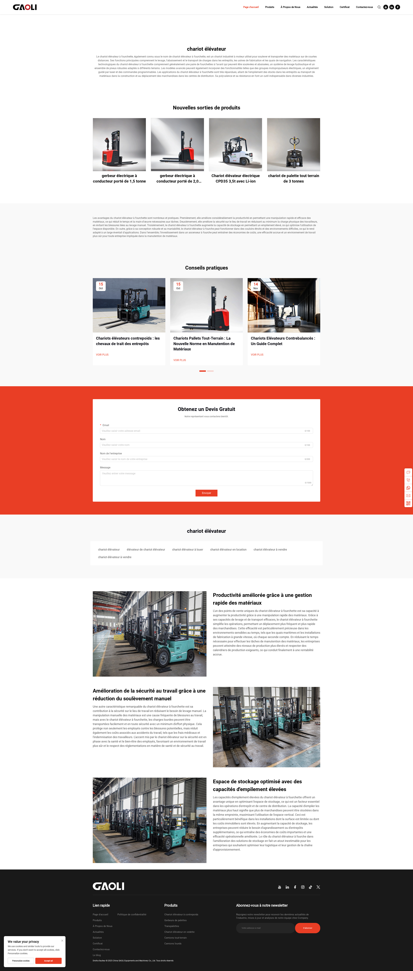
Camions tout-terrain (175, 937)
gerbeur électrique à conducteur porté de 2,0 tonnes (177, 179)
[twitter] (318, 887)
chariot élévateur (109, 549)
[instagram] (303, 887)
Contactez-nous (364, 7)
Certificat (345, 7)
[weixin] (408, 503)
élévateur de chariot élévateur (146, 549)
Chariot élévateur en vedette (179, 931)
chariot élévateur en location (228, 549)
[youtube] (385, 7)
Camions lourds (172, 943)
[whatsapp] (408, 488)
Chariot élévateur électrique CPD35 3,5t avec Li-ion (236, 179)
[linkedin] (391, 7)
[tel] (408, 480)
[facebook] (397, 7)
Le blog (97, 955)
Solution (328, 7)
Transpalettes (171, 926)
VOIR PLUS (102, 354)
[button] (202, 371)
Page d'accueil (251, 7)
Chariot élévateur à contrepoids (181, 914)
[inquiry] (408, 472)
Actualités (312, 7)
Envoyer (206, 493)
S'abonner (307, 928)
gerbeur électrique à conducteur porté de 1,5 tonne (119, 179)
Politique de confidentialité (131, 914)
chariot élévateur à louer (187, 549)
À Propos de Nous (290, 7)
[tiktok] (310, 887)
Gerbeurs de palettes (175, 920)
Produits (269, 7)
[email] (408, 495)
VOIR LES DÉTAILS (119, 144)
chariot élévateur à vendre (270, 549)
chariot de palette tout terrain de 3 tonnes (293, 179)
